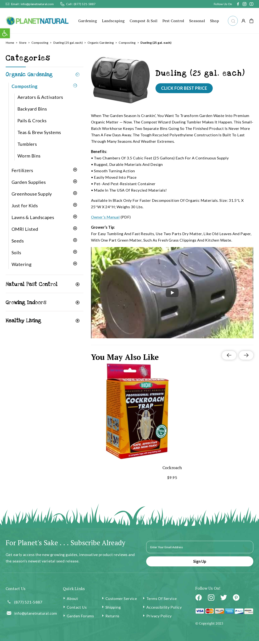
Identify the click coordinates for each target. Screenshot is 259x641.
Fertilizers (22, 170)
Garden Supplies (29, 182)
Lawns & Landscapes (33, 217)
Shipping (113, 607)
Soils (16, 252)
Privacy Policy (159, 616)
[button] (233, 20)
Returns (112, 616)
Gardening (87, 20)
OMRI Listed (25, 229)
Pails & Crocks (32, 120)
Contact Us (77, 607)
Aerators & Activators (40, 97)
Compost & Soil (143, 20)
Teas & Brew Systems (39, 132)
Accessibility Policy (164, 607)
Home (10, 42)
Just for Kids (25, 205)
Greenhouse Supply (32, 194)
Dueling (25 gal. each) (68, 42)
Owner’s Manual (105, 217)
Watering (21, 264)
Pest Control (173, 20)
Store (23, 42)
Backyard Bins (32, 109)
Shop (214, 20)
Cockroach (172, 467)
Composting (39, 42)
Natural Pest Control (31, 284)
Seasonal (197, 20)
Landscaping (113, 20)
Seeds (18, 240)
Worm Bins (29, 155)
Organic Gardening (101, 42)
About (72, 598)
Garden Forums (80, 616)
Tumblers (27, 144)
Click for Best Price (184, 88)
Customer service (121, 598)
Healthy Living (23, 320)
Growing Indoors (26, 302)
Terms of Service (161, 598)
